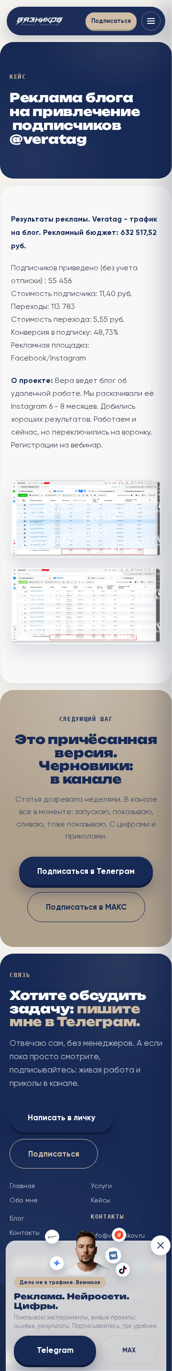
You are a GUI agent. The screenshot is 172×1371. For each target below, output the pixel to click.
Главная (22, 1186)
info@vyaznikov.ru (118, 1235)
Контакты (25, 1232)
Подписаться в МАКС (86, 907)
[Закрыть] (160, 1245)
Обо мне (24, 1200)
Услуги (101, 1186)
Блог (17, 1218)
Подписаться (111, 20)
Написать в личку (62, 1117)
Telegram (55, 1350)
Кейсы (100, 1200)
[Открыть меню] (151, 21)
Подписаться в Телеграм (86, 871)
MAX (129, 1350)
